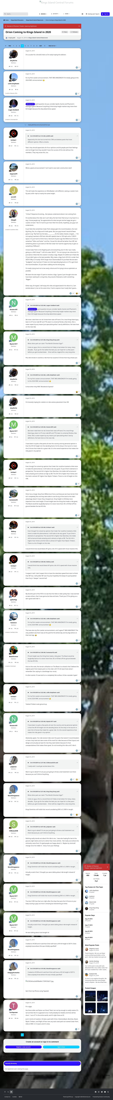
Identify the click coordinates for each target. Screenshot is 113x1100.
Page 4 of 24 (52, 45)
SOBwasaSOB (50, 762)
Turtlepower (13, 1012)
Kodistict (14, 623)
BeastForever (13, 656)
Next (40, 45)
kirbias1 (13, 140)
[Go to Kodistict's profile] (13, 616)
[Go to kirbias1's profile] (13, 133)
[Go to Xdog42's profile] (13, 213)
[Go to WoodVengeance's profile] (13, 789)
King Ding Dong (51, 340)
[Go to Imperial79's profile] (13, 167)
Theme (65, 1097)
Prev (10, 45)
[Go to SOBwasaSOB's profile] (13, 824)
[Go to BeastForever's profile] (13, 650)
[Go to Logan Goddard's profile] (13, 103)
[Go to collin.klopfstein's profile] (13, 77)
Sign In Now (61, 1047)
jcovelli (13, 197)
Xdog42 (13, 220)
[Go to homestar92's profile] (13, 493)
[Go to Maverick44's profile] (86, 902)
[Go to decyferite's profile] (13, 54)
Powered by (101, 1097)
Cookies (14, 1097)
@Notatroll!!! (30, 104)
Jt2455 (48, 136)
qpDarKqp (13, 600)
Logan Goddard (13, 110)
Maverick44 (92, 902)
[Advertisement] (96, 1043)
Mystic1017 (13, 344)
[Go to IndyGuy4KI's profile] (6, 38)
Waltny (13, 531)
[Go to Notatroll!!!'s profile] (13, 303)
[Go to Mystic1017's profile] (13, 337)
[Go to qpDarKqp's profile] (13, 593)
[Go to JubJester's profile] (13, 760)
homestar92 (13, 500)
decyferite (13, 61)
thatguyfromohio (14, 973)
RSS (21, 1097)
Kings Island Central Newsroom (38, 38)
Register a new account (23, 1047)
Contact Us (7, 1097)
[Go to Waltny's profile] (13, 525)
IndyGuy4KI (11, 38)
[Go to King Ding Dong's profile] (86, 908)
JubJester (14, 767)
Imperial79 (13, 174)
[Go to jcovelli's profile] (13, 190)
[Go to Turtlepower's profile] (13, 1006)
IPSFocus (70, 1097)
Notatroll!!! (13, 309)
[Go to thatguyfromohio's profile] (13, 966)
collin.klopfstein (13, 84)
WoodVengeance (13, 796)
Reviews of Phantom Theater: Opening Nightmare (22, 26)
